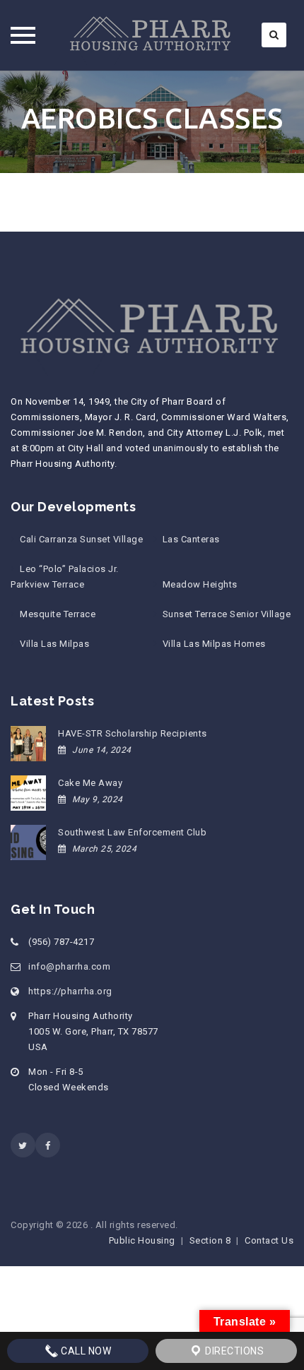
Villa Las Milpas (54, 643)
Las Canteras (191, 539)
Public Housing (142, 1240)
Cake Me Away (90, 783)
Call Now (85, 1351)
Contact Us (269, 1240)
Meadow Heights (200, 584)
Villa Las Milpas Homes (214, 643)
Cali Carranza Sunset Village (81, 539)
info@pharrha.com (69, 966)
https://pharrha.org (70, 991)
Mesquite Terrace (57, 614)
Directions (233, 1351)
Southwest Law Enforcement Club (132, 832)
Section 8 (210, 1240)
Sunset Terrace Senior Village (227, 614)
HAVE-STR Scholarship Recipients (132, 733)
